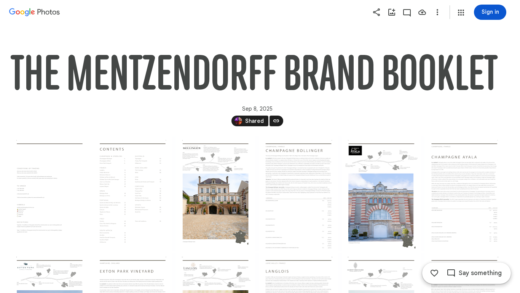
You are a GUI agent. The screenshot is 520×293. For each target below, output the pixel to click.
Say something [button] (480, 273)
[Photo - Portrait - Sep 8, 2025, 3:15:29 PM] (464, 193)
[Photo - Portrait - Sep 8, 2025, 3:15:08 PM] (298, 193)
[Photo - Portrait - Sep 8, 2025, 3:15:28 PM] (381, 193)
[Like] (434, 273)
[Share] (376, 12)
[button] (461, 12)
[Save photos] (422, 12)
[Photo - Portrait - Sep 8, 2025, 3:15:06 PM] (215, 193)
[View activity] (407, 12)
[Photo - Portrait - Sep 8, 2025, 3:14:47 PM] (132, 193)
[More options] (437, 12)
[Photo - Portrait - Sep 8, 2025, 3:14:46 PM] (49, 193)
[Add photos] (391, 12)
